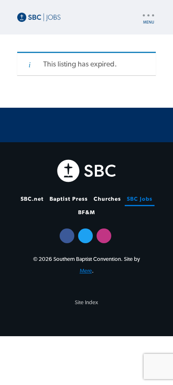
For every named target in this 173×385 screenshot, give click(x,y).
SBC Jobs (139, 199)
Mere (86, 271)
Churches (107, 199)
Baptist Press (69, 199)
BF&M (86, 212)
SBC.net (32, 199)
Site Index (86, 302)
